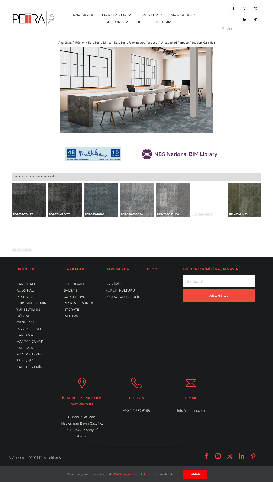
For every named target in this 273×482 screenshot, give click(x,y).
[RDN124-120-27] (65, 200)
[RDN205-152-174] (173, 200)
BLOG (152, 269)
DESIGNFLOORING (79, 303)
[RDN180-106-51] (101, 200)
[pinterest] (255, 19)
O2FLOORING (75, 284)
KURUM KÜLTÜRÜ (120, 290)
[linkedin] (244, 19)
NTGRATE (71, 310)
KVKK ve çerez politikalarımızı (134, 474)
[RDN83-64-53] (244, 200)
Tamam (195, 474)
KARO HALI (25, 284)
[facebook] (233, 8)
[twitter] (255, 8)
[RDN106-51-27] (29, 236)
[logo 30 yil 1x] (33, 12)
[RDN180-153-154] (137, 200)
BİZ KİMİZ (113, 284)
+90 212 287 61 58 (136, 411)
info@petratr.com (191, 411)
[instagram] (244, 8)
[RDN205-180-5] (209, 200)
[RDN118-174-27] (29, 200)
